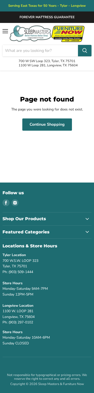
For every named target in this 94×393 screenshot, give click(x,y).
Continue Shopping (47, 124)
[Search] (84, 50)
